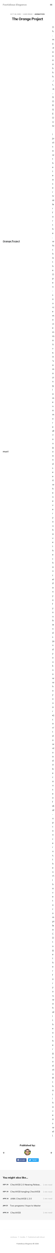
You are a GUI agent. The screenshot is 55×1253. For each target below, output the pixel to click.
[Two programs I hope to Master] (27, 1205)
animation (40, 14)
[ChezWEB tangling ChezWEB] (27, 1191)
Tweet (35, 1160)
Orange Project (11, 241)
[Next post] (50, 1153)
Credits (22, 1237)
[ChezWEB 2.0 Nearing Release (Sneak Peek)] (27, 1184)
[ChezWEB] (27, 1212)
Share (22, 1160)
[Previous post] (5, 1153)
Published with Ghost (36, 1237)
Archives (13, 1237)
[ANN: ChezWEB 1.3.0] (27, 1198)
